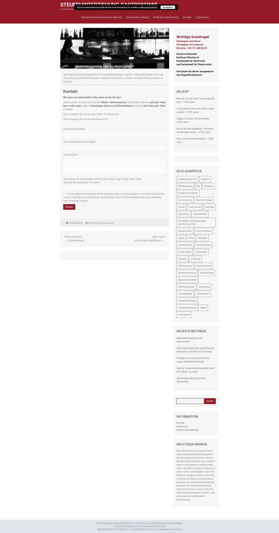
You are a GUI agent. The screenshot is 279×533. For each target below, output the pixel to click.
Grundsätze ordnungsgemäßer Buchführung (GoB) (192, 222)
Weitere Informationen (148, 7)
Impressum (202, 17)
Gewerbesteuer (200, 214)
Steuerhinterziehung (137, 17)
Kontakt (187, 17)
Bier (198, 186)
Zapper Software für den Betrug (192, 118)
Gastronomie (195, 207)
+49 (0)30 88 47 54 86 (140, 529)
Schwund (182, 259)
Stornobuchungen (186, 287)
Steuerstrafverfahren (187, 280)
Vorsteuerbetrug (75, 223)
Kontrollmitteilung (204, 231)
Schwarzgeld (201, 252)
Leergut (181, 238)
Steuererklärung (185, 266)
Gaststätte (209, 207)
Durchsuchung (185, 200)
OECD (191, 238)
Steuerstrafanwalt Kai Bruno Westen (101, 17)
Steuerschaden (207, 273)
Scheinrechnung (94, 223)
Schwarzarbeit (107, 223)
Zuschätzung (184, 314)
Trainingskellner (185, 294)
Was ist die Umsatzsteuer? (148, 240)
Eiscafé (181, 207)
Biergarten (208, 186)
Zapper (203, 308)
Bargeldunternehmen (187, 179)
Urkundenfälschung (187, 308)
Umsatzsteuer (202, 294)
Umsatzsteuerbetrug (187, 301)
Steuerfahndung (203, 266)
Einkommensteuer (203, 200)
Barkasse (205, 179)
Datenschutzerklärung (187, 430)
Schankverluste (185, 245)
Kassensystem (185, 231)
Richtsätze (202, 238)
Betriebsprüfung (185, 186)
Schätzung (195, 259)
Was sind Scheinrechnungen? (191, 138)
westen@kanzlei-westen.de (169, 529)
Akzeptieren (168, 7)
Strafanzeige (204, 287)
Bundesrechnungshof (188, 193)
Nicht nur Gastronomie (165, 17)
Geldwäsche (183, 214)
